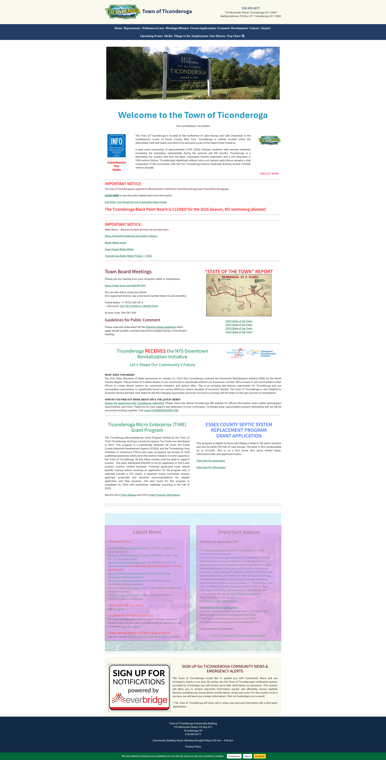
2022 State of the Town (239, 321)
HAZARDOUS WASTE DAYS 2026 (218, 607)
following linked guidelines (161, 327)
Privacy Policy (193, 746)
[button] (243, 36)
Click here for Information (211, 467)
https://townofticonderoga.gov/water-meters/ (131, 236)
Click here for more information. (218, 601)
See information (131, 626)
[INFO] (116, 135)
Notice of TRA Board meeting (124, 548)
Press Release (128, 494)
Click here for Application (210, 460)
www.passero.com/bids (243, 593)
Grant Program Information (164, 494)
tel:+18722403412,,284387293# (139, 306)
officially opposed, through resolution (148, 636)
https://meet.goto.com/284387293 (125, 285)
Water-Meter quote (115, 242)
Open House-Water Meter (119, 249)
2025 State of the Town (239, 332)
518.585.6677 (251, 8)
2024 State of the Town (239, 328)
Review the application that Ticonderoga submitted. (135, 403)
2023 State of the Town (239, 324)
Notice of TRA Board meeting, (125, 555)
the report (118, 609)
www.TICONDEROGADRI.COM (161, 410)
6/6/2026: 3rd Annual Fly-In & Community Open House (136, 202)
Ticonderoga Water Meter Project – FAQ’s (128, 255)
